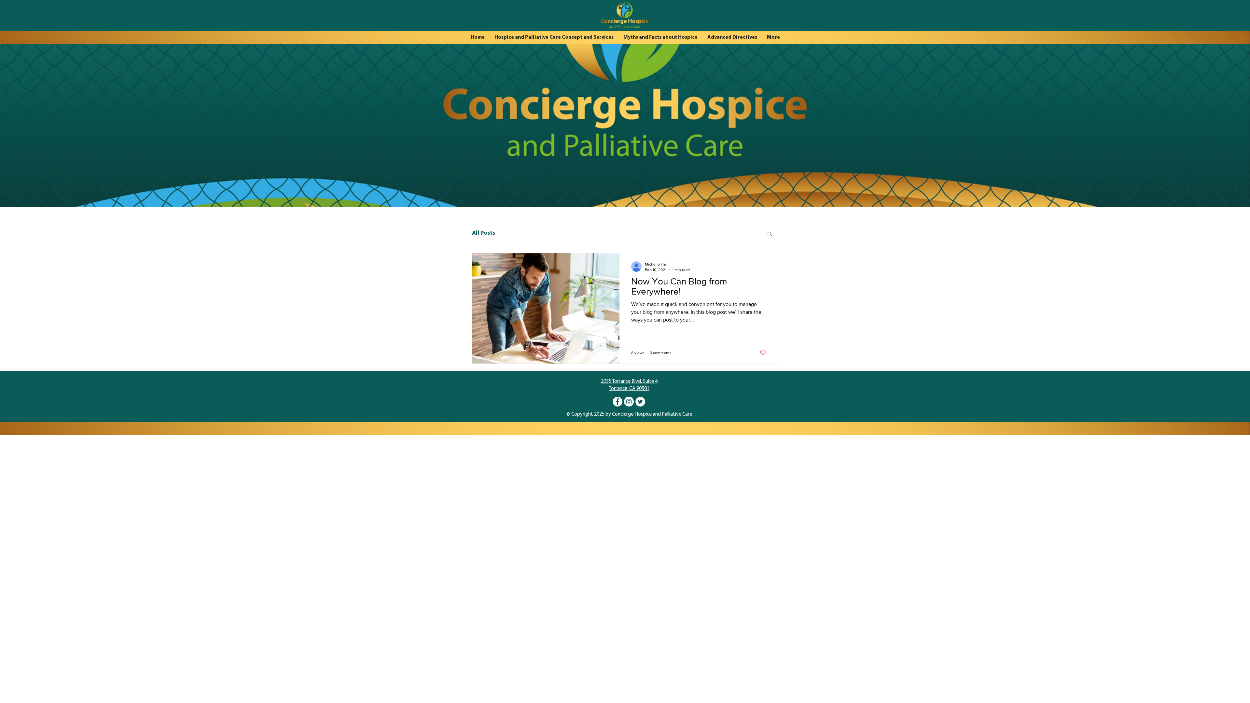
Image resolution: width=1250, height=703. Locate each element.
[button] (770, 234)
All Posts (483, 233)
